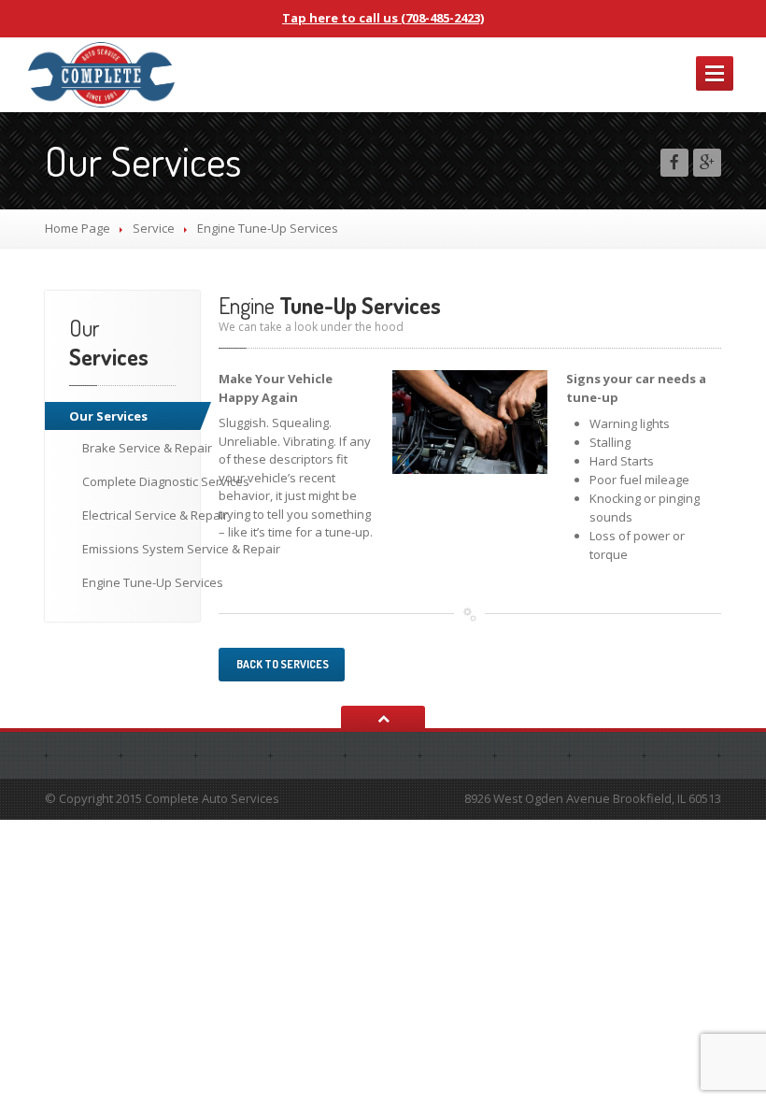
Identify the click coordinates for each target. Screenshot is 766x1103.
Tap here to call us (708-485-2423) (383, 17)
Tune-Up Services (152, 582)
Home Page (77, 228)
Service (154, 228)
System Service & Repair (157, 548)
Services (108, 416)
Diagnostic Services (157, 481)
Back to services (281, 664)
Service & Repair (147, 447)
